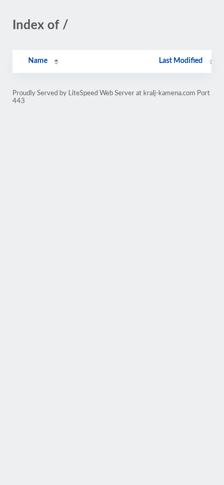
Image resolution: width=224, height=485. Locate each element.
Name (37, 61)
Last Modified (181, 61)
